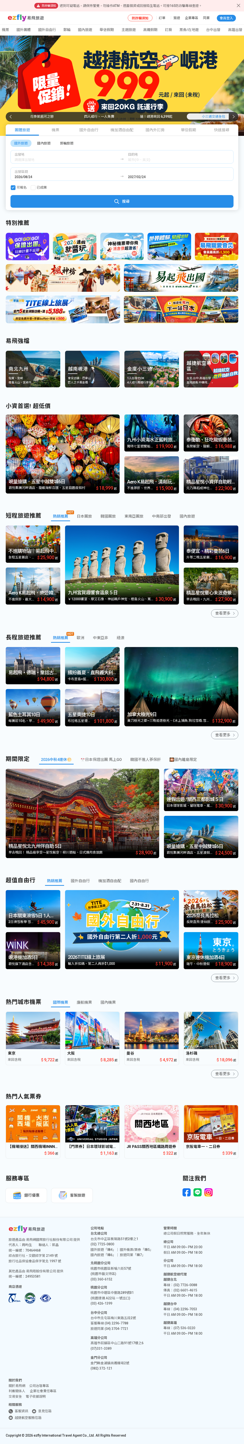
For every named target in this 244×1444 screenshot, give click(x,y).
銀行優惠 (32, 1195)
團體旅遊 (22, 130)
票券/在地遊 (189, 30)
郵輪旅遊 (66, 143)
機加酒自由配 (122, 130)
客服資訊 (21, 1411)
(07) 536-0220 (184, 1328)
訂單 (162, 18)
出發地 (20, 154)
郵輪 (67, 30)
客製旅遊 (77, 1195)
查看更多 (222, 613)
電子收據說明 (36, 1396)
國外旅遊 (21, 143)
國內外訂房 (155, 130)
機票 (55, 130)
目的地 (133, 154)
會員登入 (226, 18)
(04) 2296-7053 (185, 1309)
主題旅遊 (129, 30)
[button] (233, 117)
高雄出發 (235, 30)
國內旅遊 (44, 143)
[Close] (238, 5)
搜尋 (126, 201)
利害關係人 (17, 1391)
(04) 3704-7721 (116, 1329)
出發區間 (21, 172)
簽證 (176, 18)
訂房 (168, 30)
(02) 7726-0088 (185, 1285)
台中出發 (213, 30)
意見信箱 (44, 1411)
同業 (206, 18)
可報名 (22, 187)
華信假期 (107, 30)
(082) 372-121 (101, 1368)
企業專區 (191, 18)
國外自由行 (47, 30)
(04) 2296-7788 (116, 1323)
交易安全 (15, 1396)
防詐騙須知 (140, 18)
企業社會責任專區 (43, 1391)
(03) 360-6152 (101, 1279)
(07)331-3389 (101, 1348)
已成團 (42, 187)
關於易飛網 (17, 1386)
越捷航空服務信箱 (28, 1418)
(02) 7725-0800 (102, 1244)
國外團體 (23, 30)
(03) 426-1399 (101, 1303)
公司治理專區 (39, 1386)
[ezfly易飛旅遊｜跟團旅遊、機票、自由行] (26, 17)
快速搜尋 (221, 130)
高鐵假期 (150, 30)
